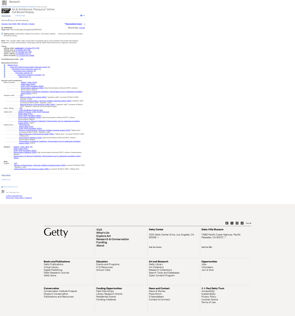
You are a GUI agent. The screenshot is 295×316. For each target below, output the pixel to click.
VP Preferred (24, 125)
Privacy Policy (19, 198)
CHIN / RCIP (32, 82)
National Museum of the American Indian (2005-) (38, 104)
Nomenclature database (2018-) (32, 88)
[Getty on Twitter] (232, 223)
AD (25, 50)
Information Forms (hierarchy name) (25, 69)
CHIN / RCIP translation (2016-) (32, 86)
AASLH (24, 82)
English (20, 50)
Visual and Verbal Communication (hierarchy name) (28, 67)
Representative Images (74, 24)
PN (38, 48)
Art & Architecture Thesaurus (26, 7)
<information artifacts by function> (29, 75)
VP (22, 95)
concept (82, 28)
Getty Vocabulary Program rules (31, 110)
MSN (32, 55)
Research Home (6, 7)
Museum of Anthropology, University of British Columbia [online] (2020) (45, 101)
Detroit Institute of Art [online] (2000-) (33, 97)
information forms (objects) (23, 71)
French (22, 55)
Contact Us (28, 198)
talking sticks (23, 77)
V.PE (21, 59)
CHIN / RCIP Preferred (40, 112)
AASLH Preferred (25, 112)
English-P (29, 48)
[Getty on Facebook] (227, 223)
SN (29, 50)
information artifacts (22, 73)
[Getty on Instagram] (237, 223)
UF (26, 52)
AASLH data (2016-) (28, 84)
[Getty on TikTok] (242, 223)
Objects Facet (12, 65)
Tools (14, 7)
